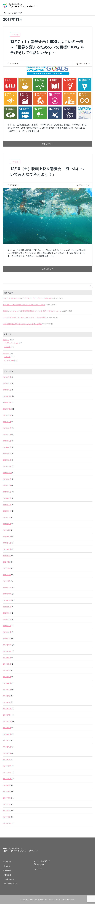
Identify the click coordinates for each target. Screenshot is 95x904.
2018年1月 (7, 760)
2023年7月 (7, 485)
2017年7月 (7, 798)
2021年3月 (7, 575)
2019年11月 (7, 651)
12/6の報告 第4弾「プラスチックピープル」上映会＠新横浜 (25, 317)
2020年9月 (7, 607)
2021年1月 (7, 581)
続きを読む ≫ (47, 143)
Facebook (40, 864)
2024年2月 (7, 460)
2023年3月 (7, 511)
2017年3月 (7, 811)
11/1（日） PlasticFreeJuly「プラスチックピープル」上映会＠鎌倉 (27, 298)
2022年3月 (7, 549)
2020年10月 (7, 600)
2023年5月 (7, 498)
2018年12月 (7, 709)
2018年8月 (7, 734)
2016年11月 (7, 823)
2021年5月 (7, 562)
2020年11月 (7, 594)
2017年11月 (7, 772)
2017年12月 (7, 766)
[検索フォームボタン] (90, 286)
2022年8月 (7, 524)
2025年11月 (7, 402)
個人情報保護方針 (10, 884)
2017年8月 (7, 791)
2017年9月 (7, 785)
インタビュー (9, 360)
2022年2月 (7, 556)
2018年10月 (7, 721)
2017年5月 (7, 804)
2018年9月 (7, 728)
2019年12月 (7, 645)
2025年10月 (7, 409)
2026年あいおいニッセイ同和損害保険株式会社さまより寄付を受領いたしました (32, 311)
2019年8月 (7, 664)
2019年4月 (7, 683)
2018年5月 (7, 753)
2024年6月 (7, 447)
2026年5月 (7, 383)
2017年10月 (7, 779)
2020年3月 (7, 626)
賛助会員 (7, 875)
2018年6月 (7, 747)
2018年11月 (7, 715)
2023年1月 (7, 517)
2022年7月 (7, 530)
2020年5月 (7, 619)
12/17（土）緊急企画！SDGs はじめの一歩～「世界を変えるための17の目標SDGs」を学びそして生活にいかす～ (47, 47)
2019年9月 (7, 658)
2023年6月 (7, 492)
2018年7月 (7, 740)
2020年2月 (7, 632)
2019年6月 (7, 677)
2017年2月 (7, 817)
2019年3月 (7, 689)
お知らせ (6, 340)
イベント (7, 347)
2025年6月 (7, 428)
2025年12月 (7, 396)
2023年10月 (7, 473)
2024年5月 (7, 453)
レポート (7, 357)
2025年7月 (7, 422)
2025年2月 (7, 434)
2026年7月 (7, 377)
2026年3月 (7, 390)
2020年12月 (7, 587)
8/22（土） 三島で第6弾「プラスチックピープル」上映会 (24, 305)
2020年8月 (7, 613)
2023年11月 (7, 466)
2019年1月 (7, 702)
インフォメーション (11, 343)
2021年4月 (7, 568)
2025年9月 (7, 415)
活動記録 (6, 354)
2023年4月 (7, 505)
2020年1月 (7, 638)
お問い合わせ (9, 879)
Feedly (39, 869)
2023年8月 (7, 479)
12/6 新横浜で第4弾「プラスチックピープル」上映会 (22, 324)
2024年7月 (7, 441)
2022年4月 (7, 543)
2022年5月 (7, 536)
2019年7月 (7, 670)
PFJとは (7, 866)
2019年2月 (7, 696)
